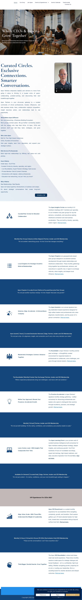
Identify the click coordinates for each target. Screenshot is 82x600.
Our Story (22, 2)
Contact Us (68, 4)
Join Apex (30, 2)
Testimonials (66, 2)
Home (15, 2)
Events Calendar (55, 2)
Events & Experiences (41, 2)
